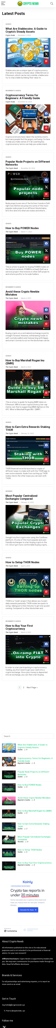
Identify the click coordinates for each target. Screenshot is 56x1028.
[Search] (52, 3)
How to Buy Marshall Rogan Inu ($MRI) (25, 362)
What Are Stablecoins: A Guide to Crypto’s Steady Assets (26, 30)
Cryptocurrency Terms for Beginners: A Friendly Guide (23, 97)
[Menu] (3, 3)
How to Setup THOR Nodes (22, 562)
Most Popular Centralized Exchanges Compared (21, 497)
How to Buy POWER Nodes (22, 228)
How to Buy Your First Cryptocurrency (19, 627)
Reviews (9, 491)
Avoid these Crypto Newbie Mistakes (22, 293)
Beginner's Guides (13, 91)
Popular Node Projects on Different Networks (28, 163)
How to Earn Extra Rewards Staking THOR (28, 428)
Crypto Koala (10, 35)
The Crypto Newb (12, 168)
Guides (8, 24)
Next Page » (32, 687)
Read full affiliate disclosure (18, 964)
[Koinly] (28, 880)
